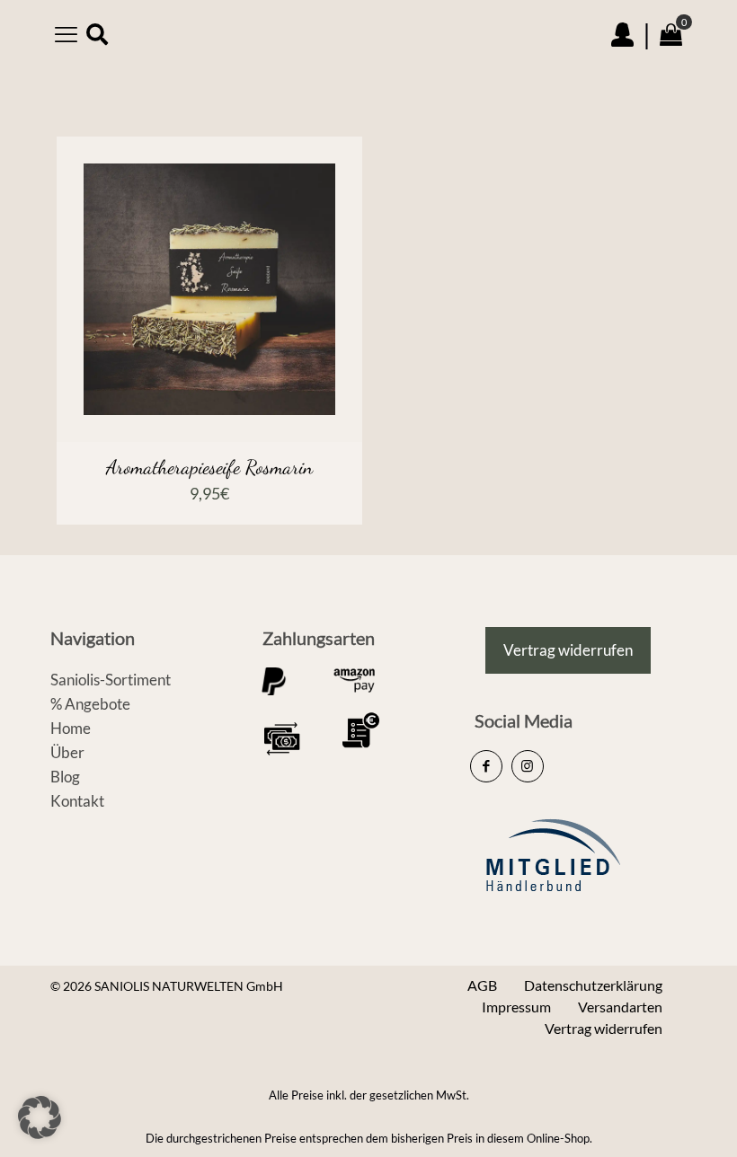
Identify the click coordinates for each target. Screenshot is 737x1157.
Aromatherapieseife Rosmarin (209, 467)
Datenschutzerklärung (593, 985)
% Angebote (90, 703)
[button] (39, 1117)
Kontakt (77, 800)
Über (67, 752)
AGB (482, 985)
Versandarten (620, 1006)
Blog (65, 776)
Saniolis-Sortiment (110, 679)
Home (70, 728)
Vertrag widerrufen (603, 1028)
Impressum (516, 1006)
